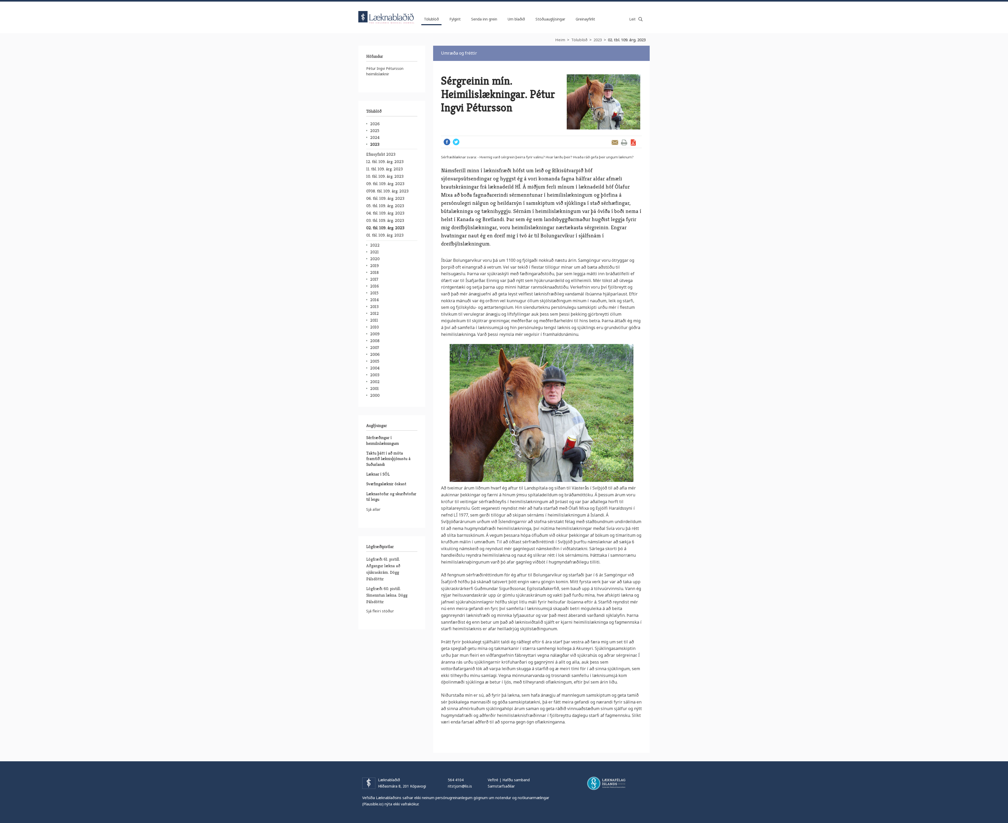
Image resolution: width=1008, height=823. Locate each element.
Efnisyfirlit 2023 (380, 154)
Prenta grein (624, 142)
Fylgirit (455, 19)
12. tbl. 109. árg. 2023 (384, 161)
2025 (374, 130)
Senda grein (615, 142)
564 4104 (456, 779)
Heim (560, 39)
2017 (374, 279)
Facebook (447, 142)
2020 (375, 259)
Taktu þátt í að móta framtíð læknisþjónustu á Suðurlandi (388, 458)
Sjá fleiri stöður (380, 610)
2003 (374, 375)
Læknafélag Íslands (606, 783)
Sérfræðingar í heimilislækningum (382, 440)
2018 (374, 272)
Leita (640, 19)
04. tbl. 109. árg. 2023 (385, 213)
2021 (374, 252)
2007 (374, 347)
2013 (374, 306)
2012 (374, 313)
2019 (374, 265)
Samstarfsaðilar (501, 786)
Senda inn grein (484, 19)
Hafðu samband (516, 779)
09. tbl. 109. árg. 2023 (385, 183)
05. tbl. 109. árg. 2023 (385, 206)
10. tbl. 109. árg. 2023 (384, 176)
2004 (375, 368)
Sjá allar (373, 509)
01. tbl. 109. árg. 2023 (384, 235)
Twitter (456, 142)
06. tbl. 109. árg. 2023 (385, 198)
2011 (374, 320)
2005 (374, 361)
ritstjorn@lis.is (460, 786)
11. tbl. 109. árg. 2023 (384, 169)
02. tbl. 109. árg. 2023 (627, 39)
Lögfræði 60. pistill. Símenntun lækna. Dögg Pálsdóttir (386, 595)
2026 (375, 124)
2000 (375, 395)
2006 (375, 354)
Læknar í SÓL (378, 474)
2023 (598, 39)
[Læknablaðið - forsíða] (386, 13)
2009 (375, 334)
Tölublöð (579, 39)
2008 (375, 340)
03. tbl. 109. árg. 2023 (385, 220)
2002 (375, 381)
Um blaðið (516, 19)
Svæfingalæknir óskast (386, 484)
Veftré (493, 779)
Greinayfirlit (585, 19)
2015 (374, 293)
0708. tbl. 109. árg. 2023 (387, 191)
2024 (375, 137)
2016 (374, 286)
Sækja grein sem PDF (633, 142)
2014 (374, 300)
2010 (374, 327)
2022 (375, 245)
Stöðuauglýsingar (550, 19)
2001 (374, 388)
